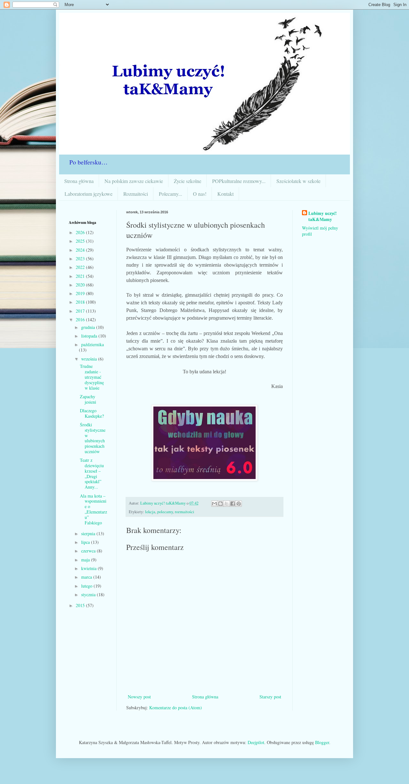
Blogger (322, 742)
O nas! (199, 193)
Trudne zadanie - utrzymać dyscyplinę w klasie (92, 377)
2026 (81, 232)
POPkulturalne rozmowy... (239, 181)
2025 (81, 241)
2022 (81, 267)
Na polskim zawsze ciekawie (133, 181)
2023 (81, 258)
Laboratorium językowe (88, 193)
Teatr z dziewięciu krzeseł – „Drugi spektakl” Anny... (92, 473)
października (92, 344)
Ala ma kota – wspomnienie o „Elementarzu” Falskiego (93, 509)
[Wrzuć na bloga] (220, 503)
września (89, 359)
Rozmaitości (135, 193)
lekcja (150, 511)
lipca (86, 542)
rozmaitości (184, 511)
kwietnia (89, 568)
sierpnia (88, 533)
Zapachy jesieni (88, 399)
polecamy (165, 511)
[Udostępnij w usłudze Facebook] (232, 503)
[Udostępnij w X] (226, 503)
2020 (81, 285)
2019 (81, 293)
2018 (81, 302)
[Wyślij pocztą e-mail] (214, 503)
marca (87, 577)
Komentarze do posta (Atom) (175, 707)
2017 (81, 311)
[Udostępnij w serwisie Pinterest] (238, 503)
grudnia (88, 327)
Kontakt (225, 193)
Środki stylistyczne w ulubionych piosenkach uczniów (92, 438)
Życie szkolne (187, 181)
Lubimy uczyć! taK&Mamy (322, 216)
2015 (81, 605)
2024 (81, 250)
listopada (89, 336)
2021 (81, 276)
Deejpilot (256, 742)
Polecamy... (170, 193)
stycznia (89, 594)
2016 (81, 319)
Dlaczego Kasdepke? (92, 413)
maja (86, 560)
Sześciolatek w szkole (298, 181)
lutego (87, 586)
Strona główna (79, 181)
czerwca (89, 551)
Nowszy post (139, 697)
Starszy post (270, 697)
